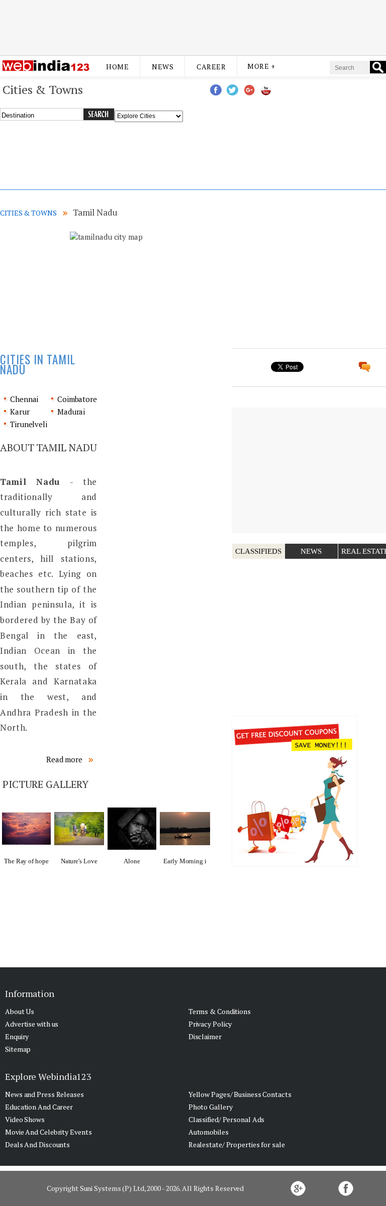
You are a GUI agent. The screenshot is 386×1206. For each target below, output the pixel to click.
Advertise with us (31, 1024)
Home (117, 66)
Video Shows (25, 1119)
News (162, 66)
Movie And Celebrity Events (48, 1132)
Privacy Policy (210, 1024)
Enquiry (17, 1036)
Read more (65, 759)
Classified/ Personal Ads (226, 1119)
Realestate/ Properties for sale (236, 1144)
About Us (19, 1011)
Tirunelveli (28, 424)
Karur (20, 412)
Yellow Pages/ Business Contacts (240, 1094)
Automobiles (208, 1132)
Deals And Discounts (37, 1144)
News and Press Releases (44, 1094)
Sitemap (18, 1049)
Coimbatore (77, 399)
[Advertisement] (193, 27)
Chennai (24, 399)
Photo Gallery (210, 1107)
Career (211, 66)
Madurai (71, 412)
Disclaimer (205, 1036)
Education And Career (39, 1107)
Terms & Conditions (219, 1011)
